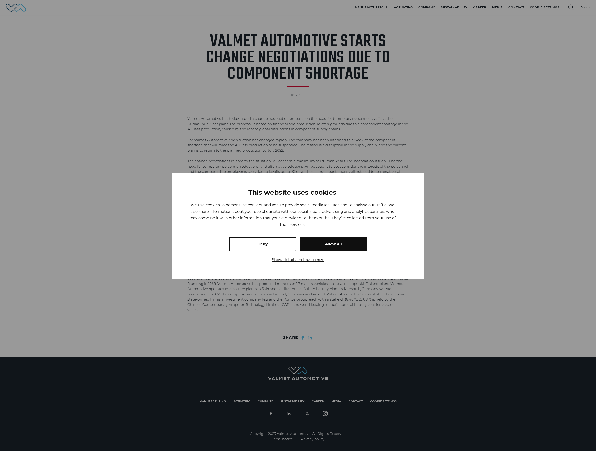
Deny (262, 244)
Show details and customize (298, 259)
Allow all (333, 244)
